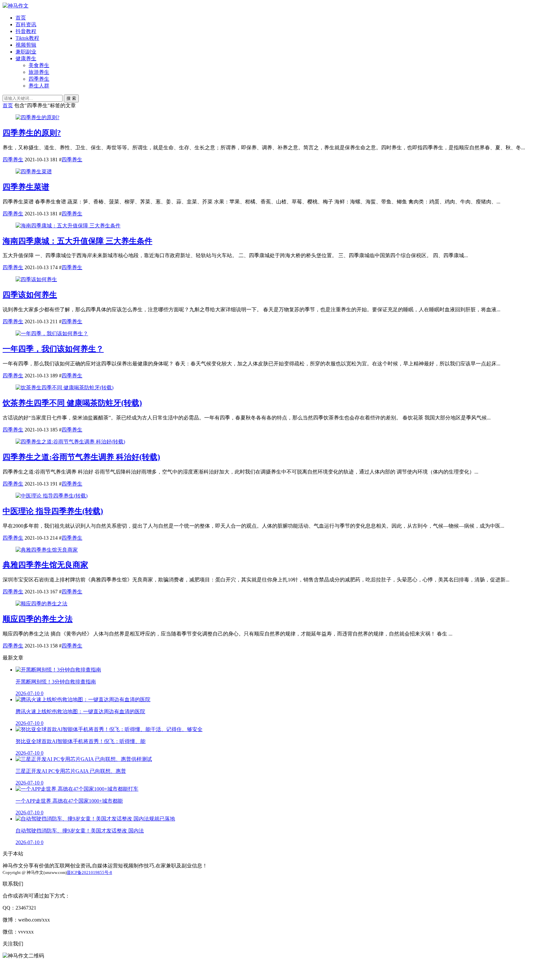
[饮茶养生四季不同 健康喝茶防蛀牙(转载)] (64, 387)
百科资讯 (26, 24)
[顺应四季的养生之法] (41, 603)
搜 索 (71, 98)
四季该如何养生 (30, 295)
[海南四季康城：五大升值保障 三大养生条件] (68, 225)
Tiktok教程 (27, 38)
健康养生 (26, 58)
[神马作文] (16, 5)
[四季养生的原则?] (37, 117)
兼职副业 (26, 51)
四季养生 (39, 79)
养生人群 (39, 85)
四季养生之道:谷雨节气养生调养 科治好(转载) (81, 457)
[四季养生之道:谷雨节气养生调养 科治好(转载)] (70, 441)
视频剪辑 (26, 45)
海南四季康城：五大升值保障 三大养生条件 (77, 241)
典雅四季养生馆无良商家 (45, 565)
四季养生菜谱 (26, 187)
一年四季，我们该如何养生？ (53, 349)
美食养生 (39, 65)
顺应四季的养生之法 (38, 619)
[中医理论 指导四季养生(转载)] (52, 495)
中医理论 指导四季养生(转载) (53, 511)
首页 (21, 17)
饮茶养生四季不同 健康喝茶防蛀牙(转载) (72, 403)
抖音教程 (26, 31)
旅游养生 (39, 72)
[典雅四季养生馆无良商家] (47, 550)
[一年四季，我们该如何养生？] (52, 333)
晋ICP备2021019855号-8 (89, 872)
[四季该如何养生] (36, 279)
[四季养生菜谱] (34, 171)
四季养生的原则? (32, 133)
